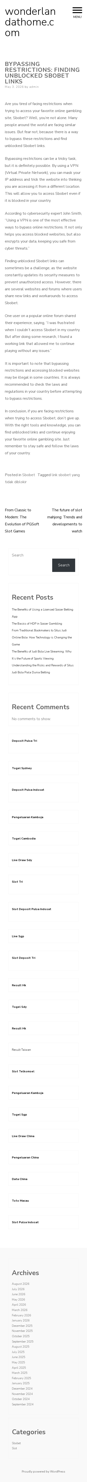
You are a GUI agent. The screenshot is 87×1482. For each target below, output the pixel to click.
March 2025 (19, 1373)
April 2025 (19, 1368)
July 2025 (18, 1352)
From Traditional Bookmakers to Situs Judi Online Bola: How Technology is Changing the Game (42, 637)
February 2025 (21, 1378)
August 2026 (20, 1284)
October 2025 (20, 1336)
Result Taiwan (21, 1050)
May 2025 (18, 1362)
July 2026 (18, 1289)
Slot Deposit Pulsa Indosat (31, 909)
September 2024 (22, 1404)
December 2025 (22, 1326)
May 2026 (18, 1300)
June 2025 (18, 1357)
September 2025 (22, 1342)
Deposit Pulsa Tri (24, 741)
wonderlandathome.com (30, 22)
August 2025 (20, 1347)
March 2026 (19, 1310)
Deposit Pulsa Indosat (28, 790)
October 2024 (20, 1399)
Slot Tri (17, 882)
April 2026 (19, 1305)
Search (17, 555)
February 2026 (21, 1315)
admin (34, 87)
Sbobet (28, 475)
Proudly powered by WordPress (43, 1472)
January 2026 (20, 1320)
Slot (14, 1448)
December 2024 (22, 1389)
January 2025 (20, 1383)
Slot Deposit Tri (23, 958)
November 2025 (22, 1331)
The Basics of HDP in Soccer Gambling (37, 624)
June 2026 (18, 1294)
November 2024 (22, 1394)
